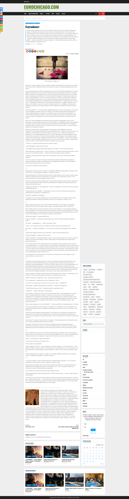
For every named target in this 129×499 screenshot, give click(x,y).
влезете (33, 437)
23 (93, 459)
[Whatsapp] (1, 27)
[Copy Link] (38, 51)
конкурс (97, 302)
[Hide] (0, 32)
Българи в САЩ (87, 274)
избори (98, 297)
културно (92, 304)
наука (84, 307)
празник (98, 309)
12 (102, 453)
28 (87, 461)
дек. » (102, 464)
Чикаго (85, 289)
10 (96, 453)
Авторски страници (30, 23)
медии (99, 304)
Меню (41, 13)
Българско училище (95, 282)
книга (91, 302)
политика (91, 309)
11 (99, 453)
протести (92, 312)
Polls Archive (86, 435)
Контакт (58, 13)
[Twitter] (40, 51)
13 (84, 456)
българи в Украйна (88, 292)
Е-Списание (29, 456)
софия (84, 314)
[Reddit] (27, 51)
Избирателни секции (87, 387)
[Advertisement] (93, 342)
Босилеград (90, 272)
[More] (43, 51)
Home (25, 13)
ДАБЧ (84, 284)
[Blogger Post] (35, 51)
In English (99, 269)
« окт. (84, 464)
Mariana (28, 44)
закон (92, 297)
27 (84, 461)
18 (99, 456)
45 (83, 359)
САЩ (89, 287)
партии (85, 309)
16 (93, 456)
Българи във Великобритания (91, 279)
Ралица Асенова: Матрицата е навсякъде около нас (52, 452)
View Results (93, 433)
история (85, 302)
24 (96, 459)
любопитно (85, 398)
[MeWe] (1, 22)
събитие (90, 314)
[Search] (96, 13)
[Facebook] (1, 8)
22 (90, 459)
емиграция (86, 297)
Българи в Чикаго (88, 277)
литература (37, 23)
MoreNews (69, 497)
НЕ (85, 427)
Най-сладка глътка (29, 426)
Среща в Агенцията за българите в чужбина (94, 480)
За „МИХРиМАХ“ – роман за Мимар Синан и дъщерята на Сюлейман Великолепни (33, 452)
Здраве (84, 385)
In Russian (85, 364)
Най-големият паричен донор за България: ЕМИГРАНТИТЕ (69, 426)
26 (102, 459)
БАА (84, 272)
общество (100, 307)
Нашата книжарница (33, 13)
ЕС (89, 284)
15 (90, 456)
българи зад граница (88, 380)
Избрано (85, 390)
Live (103, 13)
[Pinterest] (32, 51)
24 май (85, 269)
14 (87, 456)
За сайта (48, 13)
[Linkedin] (30, 51)
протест (85, 312)
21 (87, 459)
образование (91, 307)
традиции (97, 314)
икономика (93, 299)
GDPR (53, 13)
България (85, 282)
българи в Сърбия (94, 289)
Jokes (84, 367)
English (63, 13)
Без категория (86, 377)
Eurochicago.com (41, 7)
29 (90, 461)
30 (93, 461)
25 (99, 459)
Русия (84, 287)
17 (96, 456)
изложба (85, 299)
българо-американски (89, 294)
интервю (100, 299)
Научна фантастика (88, 372)
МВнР (93, 284)
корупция (85, 304)
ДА (85, 424)
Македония (100, 284)
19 (102, 456)
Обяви (84, 401)
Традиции (85, 406)
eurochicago (92, 269)
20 (84, 459)
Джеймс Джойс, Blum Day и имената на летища (70, 452)
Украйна (95, 287)
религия (99, 312)
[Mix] (1, 25)
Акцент (84, 374)
